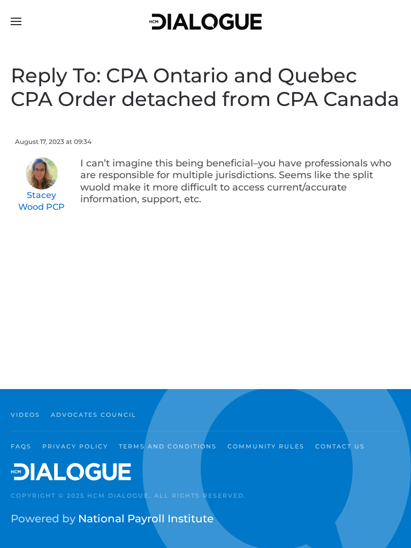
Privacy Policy (75, 446)
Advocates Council (93, 414)
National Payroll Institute (146, 518)
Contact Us (340, 446)
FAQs (21, 446)
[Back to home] (205, 21)
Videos (25, 414)
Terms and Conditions (168, 446)
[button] (16, 21)
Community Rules (266, 446)
